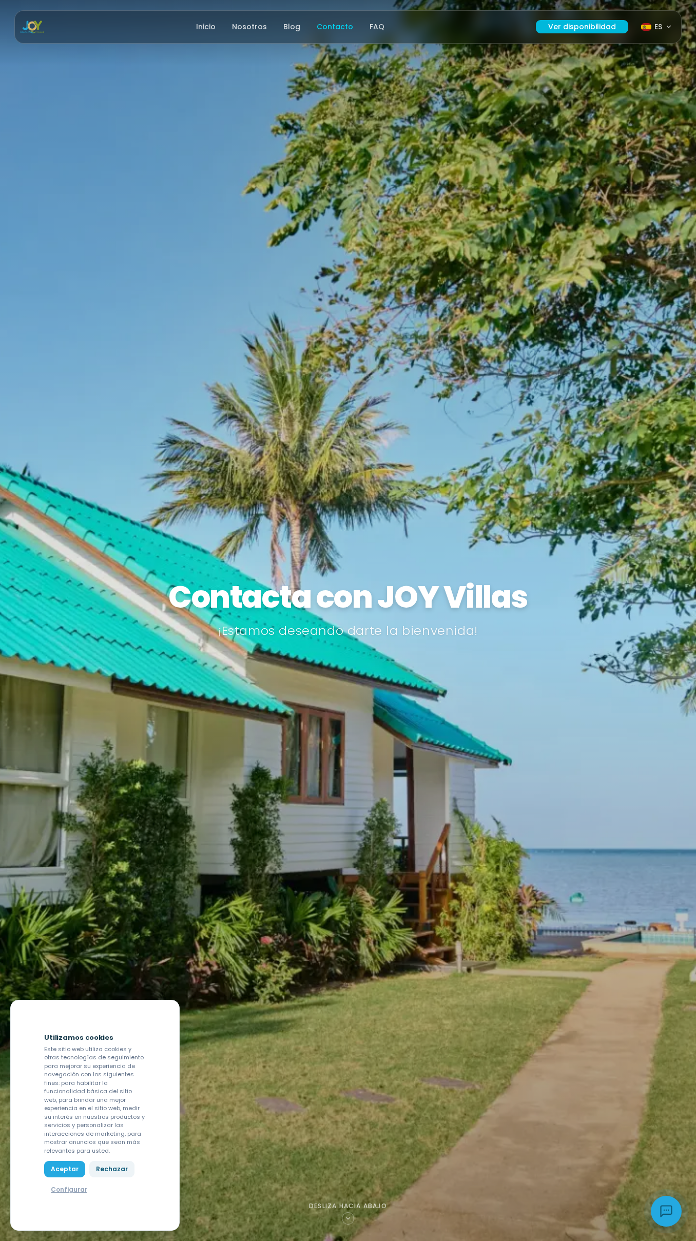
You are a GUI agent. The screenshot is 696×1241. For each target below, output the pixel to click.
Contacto (335, 27)
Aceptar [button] (65, 1169)
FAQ (377, 27)
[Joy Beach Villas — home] (32, 26)
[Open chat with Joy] (666, 1211)
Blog (291, 27)
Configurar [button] (69, 1189)
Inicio (206, 27)
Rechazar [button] (112, 1169)
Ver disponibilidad (582, 27)
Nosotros (249, 27)
